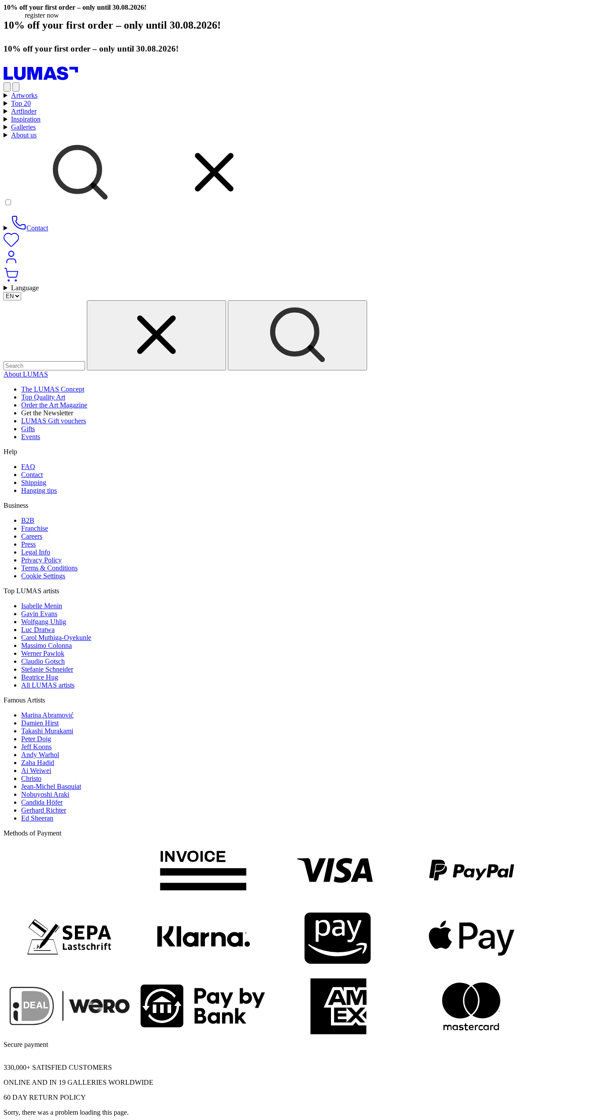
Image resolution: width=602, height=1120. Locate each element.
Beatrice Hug (39, 677)
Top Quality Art (43, 397)
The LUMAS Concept (52, 389)
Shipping (33, 482)
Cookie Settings (43, 576)
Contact (32, 474)
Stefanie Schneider (47, 669)
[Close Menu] (15, 87)
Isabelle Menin (41, 606)
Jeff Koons (36, 746)
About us (24, 135)
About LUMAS (26, 374)
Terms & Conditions (49, 568)
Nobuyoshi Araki (45, 794)
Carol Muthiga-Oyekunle (56, 637)
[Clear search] (156, 335)
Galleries (23, 127)
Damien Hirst (40, 723)
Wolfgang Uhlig (43, 621)
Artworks (24, 95)
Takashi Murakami (47, 731)
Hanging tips (39, 490)
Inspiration (26, 119)
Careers (31, 536)
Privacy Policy (41, 560)
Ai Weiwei (36, 770)
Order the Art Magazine (54, 405)
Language (25, 288)
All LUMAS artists (47, 685)
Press (28, 544)
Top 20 (21, 103)
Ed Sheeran (37, 818)
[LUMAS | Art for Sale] (41, 78)
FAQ (28, 466)
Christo (31, 778)
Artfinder (24, 111)
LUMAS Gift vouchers (53, 421)
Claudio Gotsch (43, 661)
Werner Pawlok (42, 653)
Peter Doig (36, 739)
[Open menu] (7, 87)
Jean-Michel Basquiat (51, 786)
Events (30, 436)
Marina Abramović (47, 715)
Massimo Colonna (46, 645)
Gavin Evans (39, 613)
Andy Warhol (40, 754)
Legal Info (35, 552)
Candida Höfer (42, 802)
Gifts (28, 428)
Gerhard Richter (43, 810)
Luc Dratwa (38, 629)
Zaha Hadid (37, 762)
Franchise (34, 528)
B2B (27, 520)
